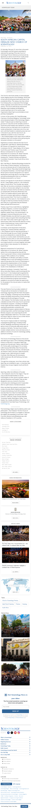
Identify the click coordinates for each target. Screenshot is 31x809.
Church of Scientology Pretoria (10, 600)
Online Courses (5, 739)
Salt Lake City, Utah (6, 468)
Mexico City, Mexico (6, 450)
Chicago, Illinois (5, 448)
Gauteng (24, 604)
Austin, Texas (4, 451)
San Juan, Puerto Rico (6, 442)
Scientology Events (5, 426)
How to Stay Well (5, 754)
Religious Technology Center (14, 790)
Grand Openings (5, 424)
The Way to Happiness (8, 796)
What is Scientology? (6, 737)
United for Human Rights (6, 799)
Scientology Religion (5, 788)
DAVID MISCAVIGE (15, 512)
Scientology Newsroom (24, 788)
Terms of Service (19, 717)
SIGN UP (15, 711)
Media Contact (6, 763)
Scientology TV (5, 430)
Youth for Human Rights (16, 799)
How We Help (4, 752)
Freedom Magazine (23, 794)
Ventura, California (5, 453)
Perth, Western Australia (6, 464)
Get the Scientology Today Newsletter (11, 780)
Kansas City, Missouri (6, 457)
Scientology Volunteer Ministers (17, 792)
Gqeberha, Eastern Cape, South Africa (9, 444)
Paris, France (4, 446)
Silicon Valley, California (7, 466)
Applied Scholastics (5, 797)
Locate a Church (7, 773)
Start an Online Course (5, 792)
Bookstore (3, 744)
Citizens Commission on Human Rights (8, 801)
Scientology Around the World (9, 750)
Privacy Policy (19, 715)
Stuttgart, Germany (5, 461)
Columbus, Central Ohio (7, 455)
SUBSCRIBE (24, 806)
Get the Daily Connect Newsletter (10, 778)
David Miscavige (4, 790)
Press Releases (7, 759)
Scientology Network (16, 786)
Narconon (21, 796)
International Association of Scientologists (9, 794)
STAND (2, 796)
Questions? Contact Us (8, 769)
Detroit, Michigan (5, 459)
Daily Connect (4, 748)
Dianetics (10, 786)
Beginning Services (6, 741)
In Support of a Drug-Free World (16, 797)
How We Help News (6, 432)
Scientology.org (5, 404)
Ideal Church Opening (8, 604)
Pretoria (18, 604)
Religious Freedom (5, 428)
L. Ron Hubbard (4, 786)
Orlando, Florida (5, 463)
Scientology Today (6, 746)
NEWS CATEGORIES (15, 422)
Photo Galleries (7, 761)
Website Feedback (7, 771)
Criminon (16, 796)
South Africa (5, 608)
